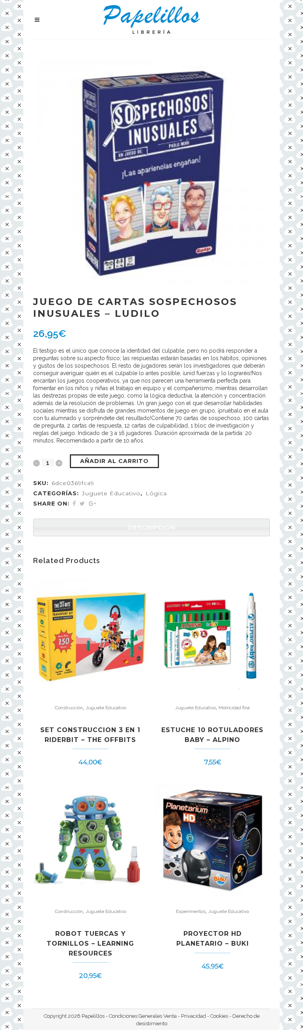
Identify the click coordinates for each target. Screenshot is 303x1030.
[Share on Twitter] (82, 503)
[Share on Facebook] (74, 503)
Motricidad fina (234, 707)
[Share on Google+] (92, 503)
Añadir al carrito (114, 461)
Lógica (156, 493)
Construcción (69, 707)
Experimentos (191, 911)
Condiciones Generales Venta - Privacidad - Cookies (168, 1016)
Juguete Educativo (111, 493)
